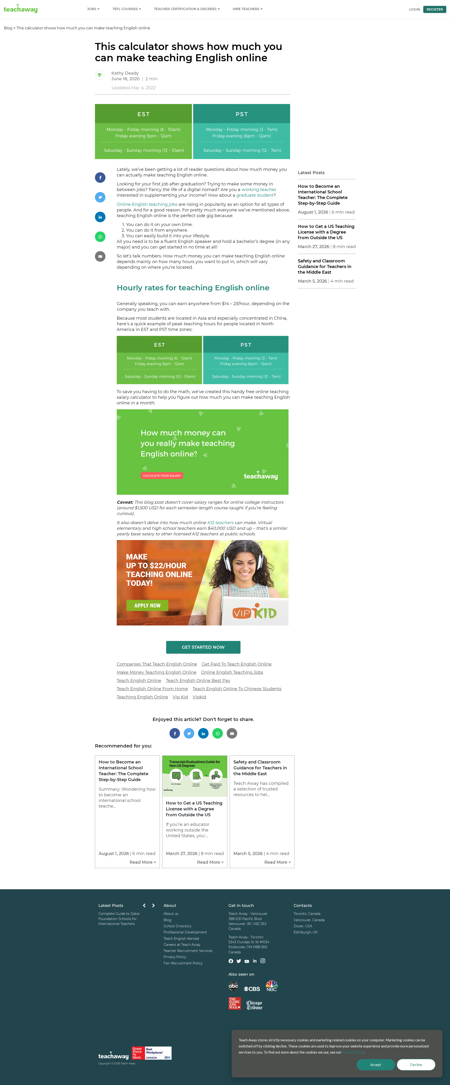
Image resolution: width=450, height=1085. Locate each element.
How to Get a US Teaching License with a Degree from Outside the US (326, 232)
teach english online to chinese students (237, 688)
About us (171, 914)
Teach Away (128, 1063)
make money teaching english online (156, 672)
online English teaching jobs (232, 672)
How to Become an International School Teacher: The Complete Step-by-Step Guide (323, 195)
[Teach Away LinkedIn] (254, 961)
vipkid (199, 697)
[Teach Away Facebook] (231, 962)
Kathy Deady (125, 73)
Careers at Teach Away (182, 945)
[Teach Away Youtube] (246, 962)
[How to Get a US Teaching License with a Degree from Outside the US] (194, 795)
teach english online (139, 680)
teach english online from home (152, 688)
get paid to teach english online (237, 664)
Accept (375, 1064)
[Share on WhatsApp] (106, 236)
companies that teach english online (157, 664)
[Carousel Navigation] (149, 906)
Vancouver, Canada (309, 920)
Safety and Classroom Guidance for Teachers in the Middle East (324, 266)
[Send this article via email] (106, 256)
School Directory (177, 926)
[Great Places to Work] (152, 1054)
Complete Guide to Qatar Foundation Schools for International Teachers (119, 919)
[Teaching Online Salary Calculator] (203, 493)
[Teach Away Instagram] (262, 961)
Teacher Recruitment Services (188, 951)
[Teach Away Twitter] (238, 962)
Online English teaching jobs (147, 204)
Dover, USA (303, 926)
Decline (416, 1064)
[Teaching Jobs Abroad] (113, 1056)
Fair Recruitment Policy (183, 963)
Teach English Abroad (181, 938)
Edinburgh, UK (306, 932)
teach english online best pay (198, 680)
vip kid (180, 697)
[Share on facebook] (106, 177)
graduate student (255, 195)
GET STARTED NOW (203, 647)
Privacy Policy (175, 957)
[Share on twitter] (106, 197)
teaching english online (142, 697)
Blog (8, 28)
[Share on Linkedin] (106, 217)
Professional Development (185, 932)
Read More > (143, 862)
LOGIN (414, 9)
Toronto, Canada (307, 914)
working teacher (259, 189)
